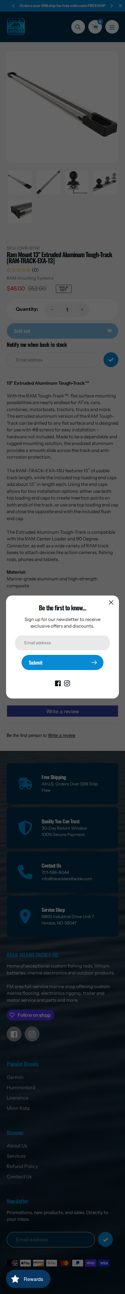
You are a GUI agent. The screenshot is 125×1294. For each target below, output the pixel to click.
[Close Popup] (111, 602)
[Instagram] (67, 683)
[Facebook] (58, 683)
